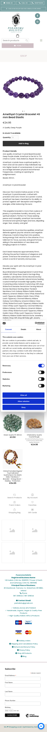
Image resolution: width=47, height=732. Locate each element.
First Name (9, 682)
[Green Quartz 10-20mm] (13, 423)
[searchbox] (15, 40)
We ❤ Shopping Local (12, 727)
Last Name (8, 691)
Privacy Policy (23, 650)
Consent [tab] (8, 329)
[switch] (41, 372)
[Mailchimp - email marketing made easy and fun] (32, 717)
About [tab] (38, 329)
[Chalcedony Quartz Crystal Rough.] (34, 423)
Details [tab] (23, 329)
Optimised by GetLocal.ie (33, 727)
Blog (23, 656)
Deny (23, 407)
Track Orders (14, 505)
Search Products (14, 497)
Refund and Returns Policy (23, 647)
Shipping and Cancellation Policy (23, 644)
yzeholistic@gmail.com (23, 603)
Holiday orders (23, 640)
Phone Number (10, 700)
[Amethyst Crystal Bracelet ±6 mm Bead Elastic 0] (23, 89)
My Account (32, 497)
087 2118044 (18, 596)
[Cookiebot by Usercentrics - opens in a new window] (34, 323)
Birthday (8, 707)
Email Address (10, 675)
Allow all (23, 395)
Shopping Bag (14, 512)
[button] (8, 3)
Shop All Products (23, 653)
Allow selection (23, 401)
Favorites (32, 505)
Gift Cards (32, 512)
